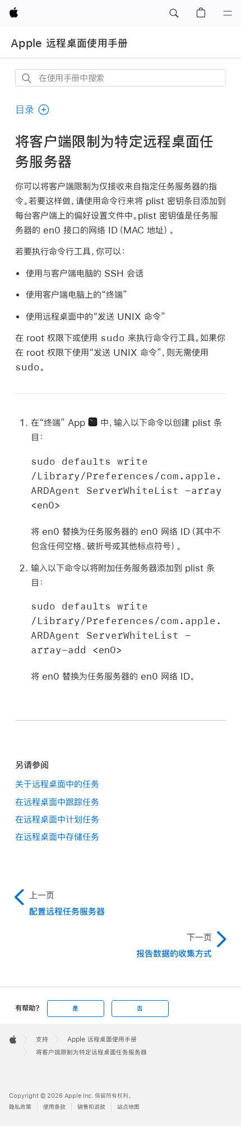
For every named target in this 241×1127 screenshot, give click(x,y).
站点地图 (128, 1107)
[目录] (227, 13)
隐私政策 (20, 1107)
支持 (42, 1039)
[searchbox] (120, 77)
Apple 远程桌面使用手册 (69, 43)
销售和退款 (91, 1107)
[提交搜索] (27, 78)
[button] (173, 13)
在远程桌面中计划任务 (57, 819)
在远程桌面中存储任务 (57, 836)
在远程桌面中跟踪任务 (57, 802)
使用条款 (54, 1107)
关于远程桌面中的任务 (57, 784)
